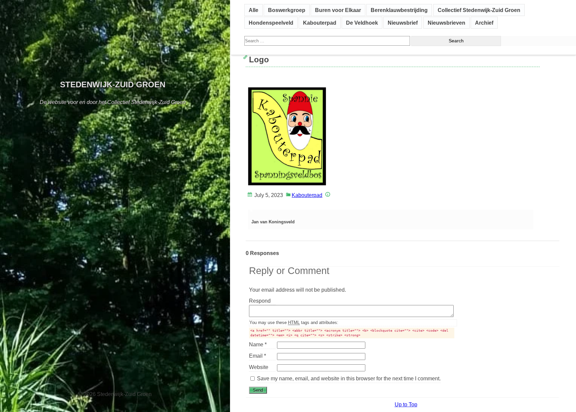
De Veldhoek (362, 23)
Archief (484, 23)
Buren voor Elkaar (338, 10)
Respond (262, 301)
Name (258, 344)
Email (257, 356)
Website (258, 367)
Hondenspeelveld (271, 23)
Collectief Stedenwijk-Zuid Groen (479, 10)
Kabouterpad (319, 23)
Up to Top (406, 404)
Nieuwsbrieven (446, 23)
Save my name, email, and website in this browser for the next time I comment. (349, 378)
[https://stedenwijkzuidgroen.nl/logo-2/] (250, 79)
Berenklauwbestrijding (399, 10)
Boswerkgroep (286, 10)
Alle (253, 10)
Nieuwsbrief (403, 23)
